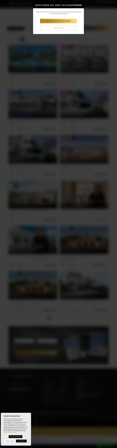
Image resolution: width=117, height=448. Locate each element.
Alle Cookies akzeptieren (15, 436)
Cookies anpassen (10, 441)
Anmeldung (58, 28)
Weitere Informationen (10, 432)
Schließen (79, 5)
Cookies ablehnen (21, 441)
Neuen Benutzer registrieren (58, 21)
